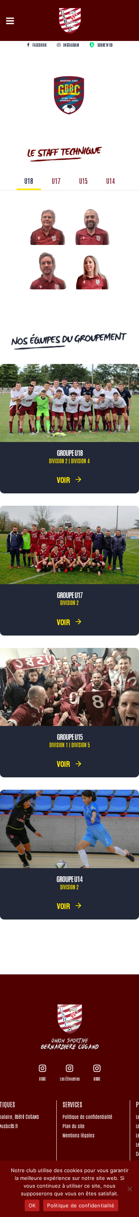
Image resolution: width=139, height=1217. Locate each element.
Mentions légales (79, 1135)
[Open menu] (11, 20)
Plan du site (74, 1126)
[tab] (29, 181)
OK (32, 1205)
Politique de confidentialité (87, 1116)
